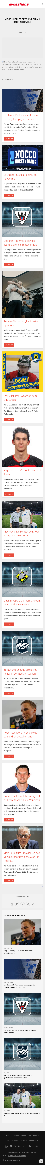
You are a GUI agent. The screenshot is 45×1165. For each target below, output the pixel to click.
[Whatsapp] (12, 904)
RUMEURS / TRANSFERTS (29, 1140)
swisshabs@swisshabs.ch (17, 1156)
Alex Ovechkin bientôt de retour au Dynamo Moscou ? (22, 1114)
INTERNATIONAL (12, 1140)
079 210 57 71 (17, 1160)
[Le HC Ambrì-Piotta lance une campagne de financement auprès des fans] (22, 969)
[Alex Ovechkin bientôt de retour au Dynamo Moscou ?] (22, 1096)
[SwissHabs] (19, 4)
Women (36, 1136)
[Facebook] (17, 904)
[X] (22, 904)
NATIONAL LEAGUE (12, 1136)
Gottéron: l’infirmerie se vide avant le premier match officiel (20, 1031)
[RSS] (33, 904)
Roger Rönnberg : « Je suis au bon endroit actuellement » (19, 952)
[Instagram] (28, 904)
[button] (3, 4)
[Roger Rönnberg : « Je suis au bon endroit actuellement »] (22, 932)
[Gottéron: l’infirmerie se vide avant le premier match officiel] (22, 1009)
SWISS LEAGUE (26, 1136)
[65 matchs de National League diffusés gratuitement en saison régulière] (22, 1054)
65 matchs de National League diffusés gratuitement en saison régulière (18, 1076)
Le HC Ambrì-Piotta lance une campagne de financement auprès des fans (19, 986)
